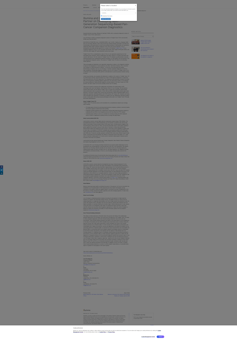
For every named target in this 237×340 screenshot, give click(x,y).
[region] (118, 332)
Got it (160, 336)
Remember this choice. (107, 16)
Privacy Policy (111, 332)
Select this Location (106, 18)
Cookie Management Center (148, 336)
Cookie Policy (102, 332)
